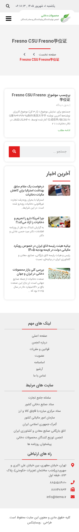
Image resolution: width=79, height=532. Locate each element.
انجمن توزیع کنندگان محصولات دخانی (39, 437)
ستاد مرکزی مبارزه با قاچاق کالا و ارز (39, 411)
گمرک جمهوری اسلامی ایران (40, 424)
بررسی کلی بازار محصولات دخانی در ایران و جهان (28, 272)
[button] (7, 6)
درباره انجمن (39, 342)
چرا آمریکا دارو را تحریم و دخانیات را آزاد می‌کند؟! (29, 220)
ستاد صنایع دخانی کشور (39, 404)
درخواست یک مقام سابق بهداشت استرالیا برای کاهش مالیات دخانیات (27, 190)
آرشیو (39, 369)
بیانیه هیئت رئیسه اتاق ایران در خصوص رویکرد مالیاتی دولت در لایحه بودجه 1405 (42, 248)
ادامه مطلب (64, 130)
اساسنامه (39, 362)
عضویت (39, 356)
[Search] (14, 151)
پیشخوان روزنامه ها (39, 444)
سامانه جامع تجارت (39, 398)
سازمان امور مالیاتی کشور (39, 417)
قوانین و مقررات (39, 349)
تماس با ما (39, 375)
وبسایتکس (34, 522)
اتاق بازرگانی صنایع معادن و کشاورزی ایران (40, 431)
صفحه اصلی (39, 336)
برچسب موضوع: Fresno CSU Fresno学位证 (41, 97)
